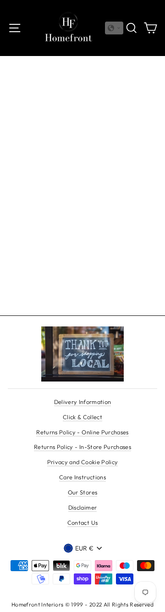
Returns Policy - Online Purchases (82, 432)
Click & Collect (82, 417)
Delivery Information (82, 401)
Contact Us (82, 522)
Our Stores (82, 492)
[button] (114, 28)
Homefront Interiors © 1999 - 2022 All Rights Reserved (82, 604)
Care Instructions (82, 477)
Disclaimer (82, 507)
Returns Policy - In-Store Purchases (82, 446)
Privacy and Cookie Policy (82, 462)
